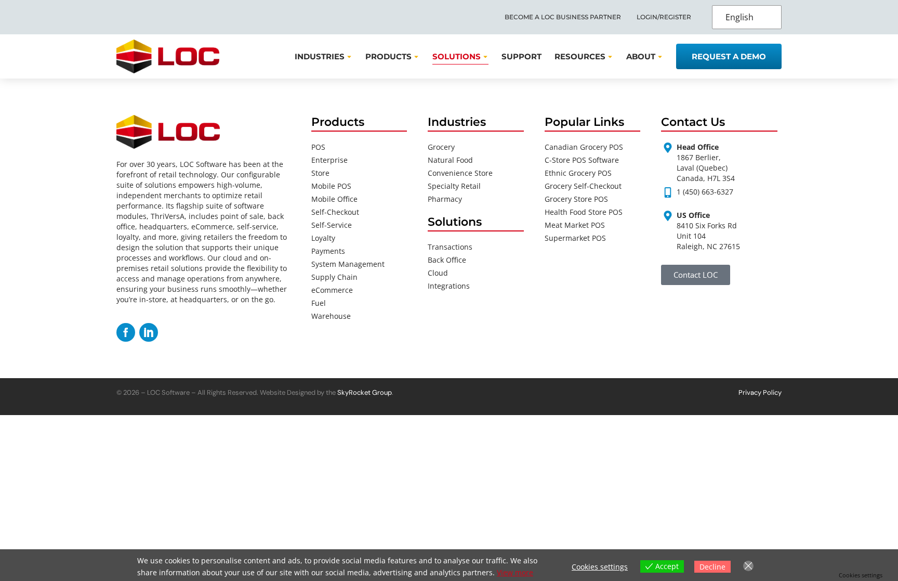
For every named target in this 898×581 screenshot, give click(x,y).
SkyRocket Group (364, 392)
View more (515, 572)
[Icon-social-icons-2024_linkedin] (148, 332)
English (739, 17)
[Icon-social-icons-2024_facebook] (125, 332)
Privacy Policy (760, 392)
